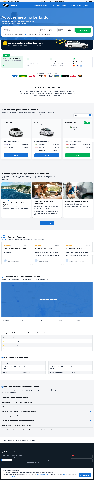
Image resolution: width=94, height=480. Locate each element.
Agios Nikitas (6, 320)
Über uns (27, 455)
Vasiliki (78, 320)
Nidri (41, 320)
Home (5, 440)
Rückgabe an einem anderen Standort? (14, 34)
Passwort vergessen (52, 457)
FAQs (26, 457)
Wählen (16, 155)
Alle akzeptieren (84, 475)
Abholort (6, 29)
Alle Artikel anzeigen (47, 223)
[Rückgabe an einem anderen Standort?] (4, 34)
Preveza (60, 320)
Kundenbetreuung (61, 5)
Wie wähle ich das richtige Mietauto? (33, 458)
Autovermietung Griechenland (15, 440)
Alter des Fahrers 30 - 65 (32, 34)
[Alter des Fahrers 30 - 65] (25, 34)
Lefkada (23, 320)
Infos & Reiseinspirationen (40, 5)
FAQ (53, 5)
